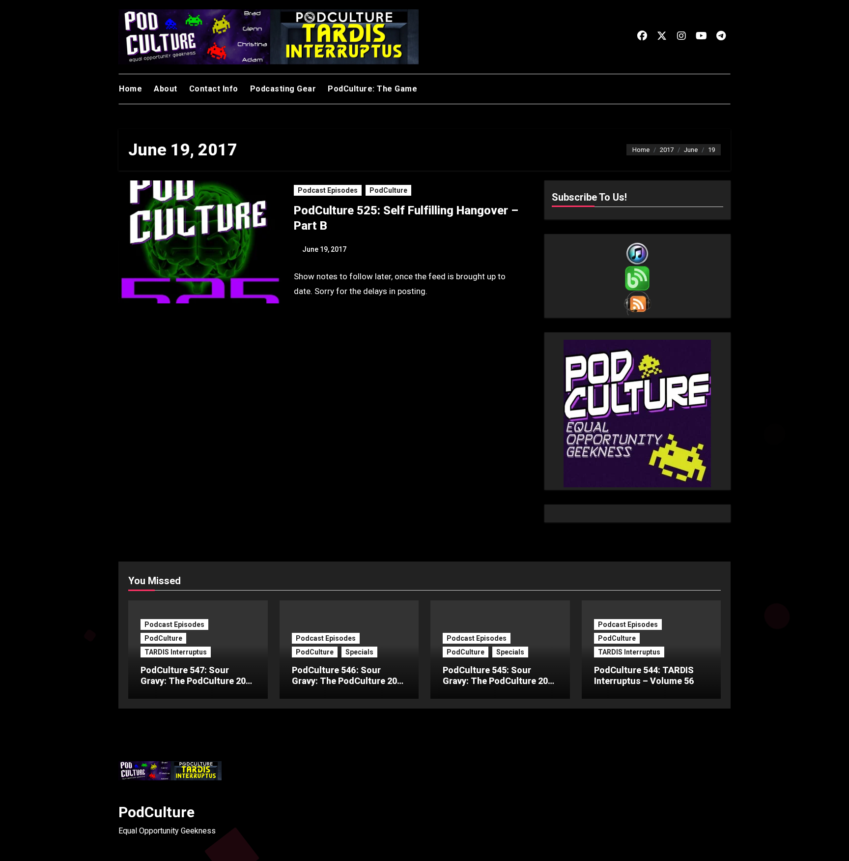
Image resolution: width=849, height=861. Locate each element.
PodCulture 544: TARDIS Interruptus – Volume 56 (644, 675)
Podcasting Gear (283, 88)
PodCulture (388, 190)
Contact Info (213, 88)
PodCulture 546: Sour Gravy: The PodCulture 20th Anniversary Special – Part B (348, 686)
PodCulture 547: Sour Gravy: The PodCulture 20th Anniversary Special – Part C (197, 686)
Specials (359, 652)
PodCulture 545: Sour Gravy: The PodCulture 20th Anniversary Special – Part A (499, 686)
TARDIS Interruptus (175, 652)
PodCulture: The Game (372, 88)
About (165, 88)
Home (130, 88)
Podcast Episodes (328, 190)
